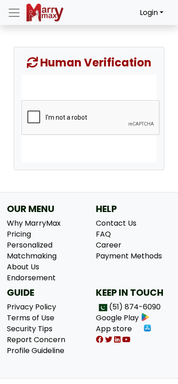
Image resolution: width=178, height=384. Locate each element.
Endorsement (31, 278)
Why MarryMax (34, 223)
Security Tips (29, 328)
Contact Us (116, 223)
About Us (23, 267)
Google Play (117, 318)
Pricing (19, 234)
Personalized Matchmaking (32, 250)
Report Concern (36, 339)
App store (114, 328)
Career (108, 245)
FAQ (103, 234)
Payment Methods (129, 256)
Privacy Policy (31, 307)
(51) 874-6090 (135, 307)
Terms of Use (30, 318)
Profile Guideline (35, 350)
